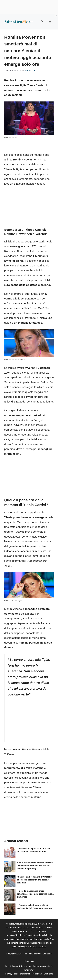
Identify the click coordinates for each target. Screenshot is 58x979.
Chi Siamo (48, 974)
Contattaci (47, 953)
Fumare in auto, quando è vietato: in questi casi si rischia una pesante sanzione (34, 880)
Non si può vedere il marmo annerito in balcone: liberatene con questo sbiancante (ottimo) (35, 865)
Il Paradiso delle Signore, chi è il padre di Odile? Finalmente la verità (34, 906)
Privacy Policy (11, 974)
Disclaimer (25, 974)
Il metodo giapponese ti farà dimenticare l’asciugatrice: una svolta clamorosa (35, 894)
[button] (42, 21)
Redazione (37, 974)
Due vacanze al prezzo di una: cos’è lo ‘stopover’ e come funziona (34, 850)
